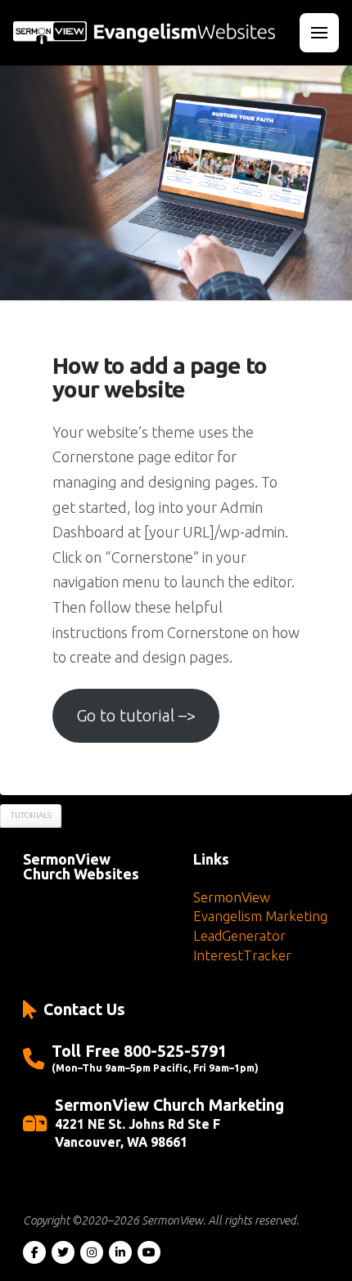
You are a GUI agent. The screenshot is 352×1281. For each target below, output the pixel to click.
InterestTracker (242, 955)
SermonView (231, 897)
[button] (319, 32)
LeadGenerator (239, 935)
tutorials (31, 815)
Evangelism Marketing (260, 916)
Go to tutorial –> (136, 715)
